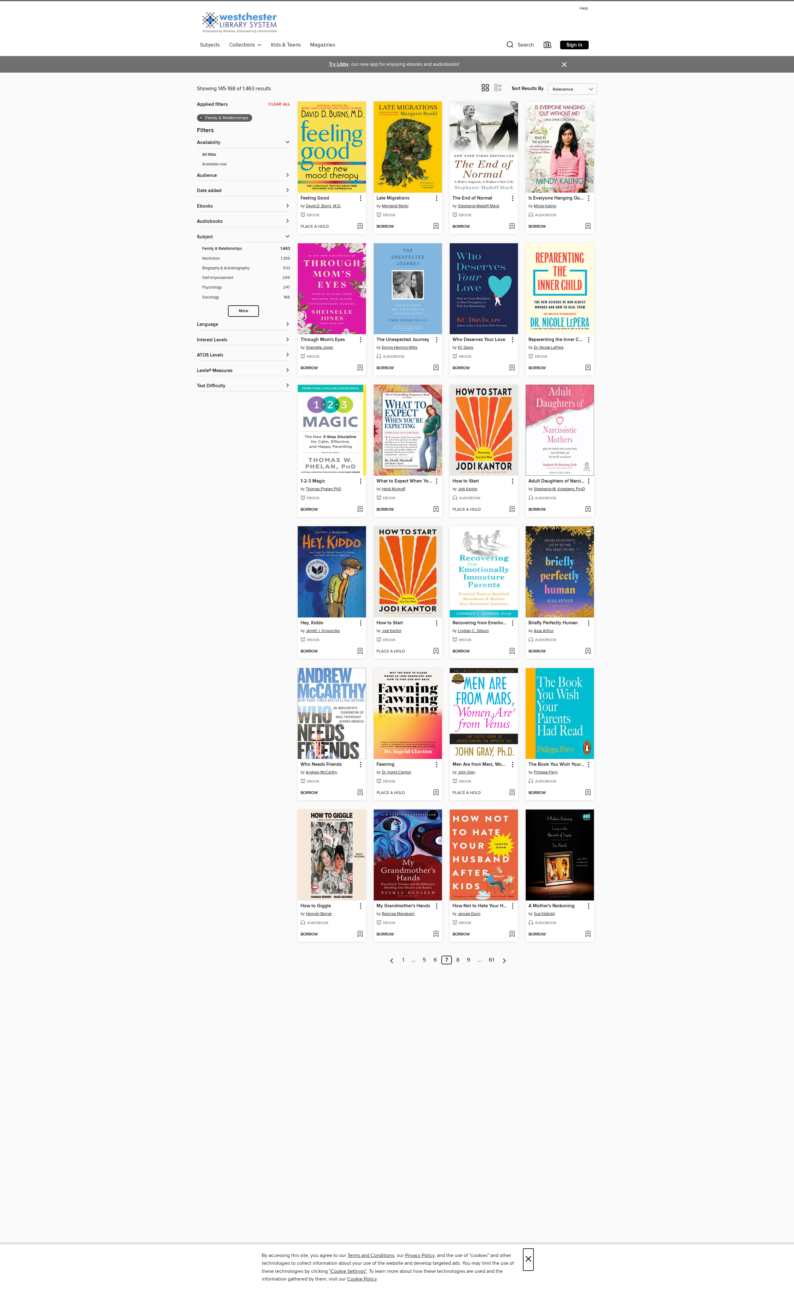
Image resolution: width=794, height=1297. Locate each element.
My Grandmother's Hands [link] (403, 906)
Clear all (279, 104)
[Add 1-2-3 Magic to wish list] (360, 510)
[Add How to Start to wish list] (512, 510)
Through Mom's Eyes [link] (323, 340)
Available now (214, 164)
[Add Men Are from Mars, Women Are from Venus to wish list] (512, 793)
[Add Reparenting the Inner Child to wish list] (588, 368)
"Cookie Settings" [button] (347, 1271)
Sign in (574, 45)
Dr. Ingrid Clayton (396, 772)
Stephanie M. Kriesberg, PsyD (559, 489)
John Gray (466, 772)
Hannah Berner (319, 913)
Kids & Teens (286, 45)
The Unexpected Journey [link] (403, 340)
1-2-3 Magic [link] (313, 481)
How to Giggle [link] (316, 906)
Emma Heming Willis (399, 347)
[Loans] (547, 46)
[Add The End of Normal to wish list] (512, 227)
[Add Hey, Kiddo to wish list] (360, 652)
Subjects (210, 45)
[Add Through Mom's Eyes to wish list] (360, 368)
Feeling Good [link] (315, 198)
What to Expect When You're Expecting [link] (405, 481)
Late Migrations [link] (393, 198)
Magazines (322, 45)
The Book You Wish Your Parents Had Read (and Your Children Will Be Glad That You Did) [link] (557, 764)
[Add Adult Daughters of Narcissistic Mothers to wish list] (588, 510)
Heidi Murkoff (393, 489)
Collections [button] (243, 45)
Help (584, 8)
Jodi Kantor (467, 489)
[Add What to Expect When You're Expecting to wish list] (436, 510)
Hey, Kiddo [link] (312, 623)
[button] (519, 46)
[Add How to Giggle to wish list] (360, 935)
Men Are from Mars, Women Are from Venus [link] (481, 764)
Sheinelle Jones (319, 347)
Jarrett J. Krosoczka (323, 630)
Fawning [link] (386, 764)
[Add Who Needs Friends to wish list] (360, 793)
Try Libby (339, 64)
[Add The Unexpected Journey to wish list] (436, 368)
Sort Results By (528, 89)
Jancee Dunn (469, 913)
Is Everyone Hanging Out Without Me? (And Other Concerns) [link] (557, 198)
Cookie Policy (362, 1279)
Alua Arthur (544, 630)
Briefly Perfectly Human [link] (553, 623)
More (243, 311)
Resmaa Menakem (398, 913)
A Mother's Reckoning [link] (552, 906)
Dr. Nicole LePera (549, 347)
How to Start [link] (466, 481)
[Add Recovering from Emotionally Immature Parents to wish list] (512, 652)
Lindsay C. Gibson (473, 630)
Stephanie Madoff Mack (478, 206)
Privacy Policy (420, 1255)
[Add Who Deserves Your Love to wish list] (512, 368)
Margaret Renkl (395, 206)
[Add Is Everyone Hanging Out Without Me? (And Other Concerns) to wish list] (588, 227)
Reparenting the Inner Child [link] (557, 340)
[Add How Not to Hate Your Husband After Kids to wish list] (512, 935)
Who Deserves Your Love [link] (479, 340)
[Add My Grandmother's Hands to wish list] (436, 935)
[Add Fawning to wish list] (436, 793)
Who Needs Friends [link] (321, 764)
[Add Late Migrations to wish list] (436, 227)
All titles (209, 154)
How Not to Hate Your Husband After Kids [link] (481, 906)
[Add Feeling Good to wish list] (360, 227)
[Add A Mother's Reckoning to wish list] (588, 935)
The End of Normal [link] (472, 198)
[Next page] (504, 960)
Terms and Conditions (370, 1255)
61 (491, 960)
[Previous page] (392, 960)
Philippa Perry (546, 772)
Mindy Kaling (545, 206)
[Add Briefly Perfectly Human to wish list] (588, 652)
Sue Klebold (544, 913)
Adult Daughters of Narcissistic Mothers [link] (557, 481)
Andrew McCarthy (321, 772)
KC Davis (465, 347)
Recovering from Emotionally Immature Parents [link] (481, 623)
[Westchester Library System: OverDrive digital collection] (243, 21)
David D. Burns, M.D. (323, 206)
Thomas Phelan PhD (323, 489)
